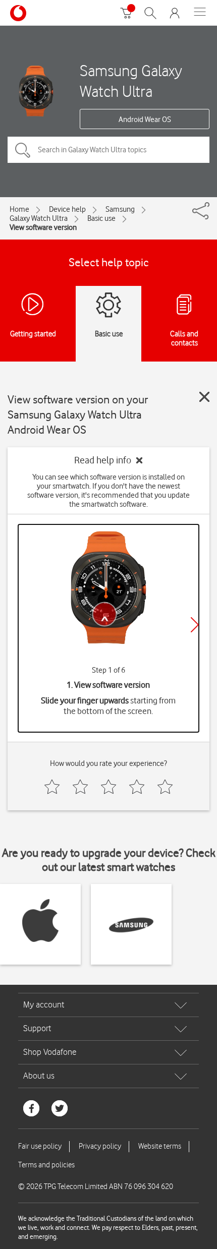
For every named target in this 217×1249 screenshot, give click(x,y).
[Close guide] (204, 397)
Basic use (101, 218)
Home (19, 209)
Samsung (120, 209)
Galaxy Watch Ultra (39, 218)
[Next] (195, 624)
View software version (43, 227)
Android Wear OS (145, 119)
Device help (67, 209)
